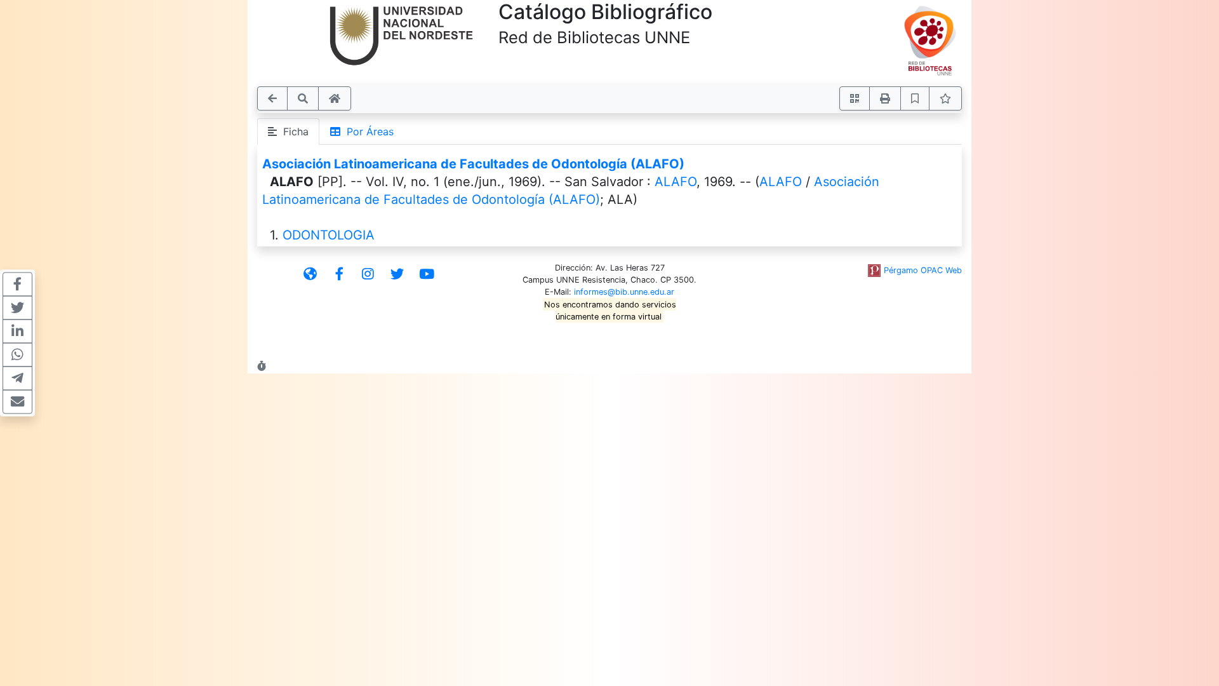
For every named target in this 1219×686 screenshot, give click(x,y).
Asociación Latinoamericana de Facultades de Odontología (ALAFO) (473, 164)
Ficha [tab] (293, 131)
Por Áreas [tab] (367, 131)
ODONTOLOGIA (329, 235)
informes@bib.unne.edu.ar (624, 292)
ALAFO (675, 181)
